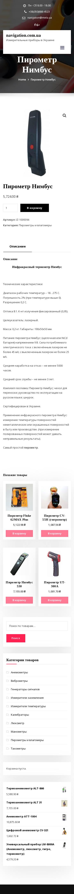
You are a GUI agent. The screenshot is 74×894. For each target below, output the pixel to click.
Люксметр (17, 723)
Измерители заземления (27, 698)
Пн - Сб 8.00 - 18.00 (39, 5)
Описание (17, 246)
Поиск (16, 638)
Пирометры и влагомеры (35, 225)
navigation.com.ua (23, 35)
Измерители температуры (28, 706)
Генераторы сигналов (25, 689)
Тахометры (18, 748)
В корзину (34, 208)
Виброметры (19, 681)
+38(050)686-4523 (39, 11)
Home (22, 79)
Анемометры (19, 672)
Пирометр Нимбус (43, 79)
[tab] (17, 247)
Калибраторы (20, 714)
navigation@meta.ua (40, 17)
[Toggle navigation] (62, 48)
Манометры (19, 731)
